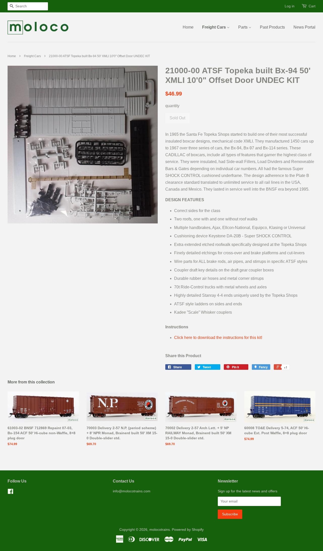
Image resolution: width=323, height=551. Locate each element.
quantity (172, 106)
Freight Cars (214, 27)
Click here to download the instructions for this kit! (218, 337)
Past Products (272, 27)
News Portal (304, 27)
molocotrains (159, 530)
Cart (312, 6)
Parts (243, 27)
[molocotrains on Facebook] (10, 492)
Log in (289, 6)
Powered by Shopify (188, 530)
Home (188, 27)
